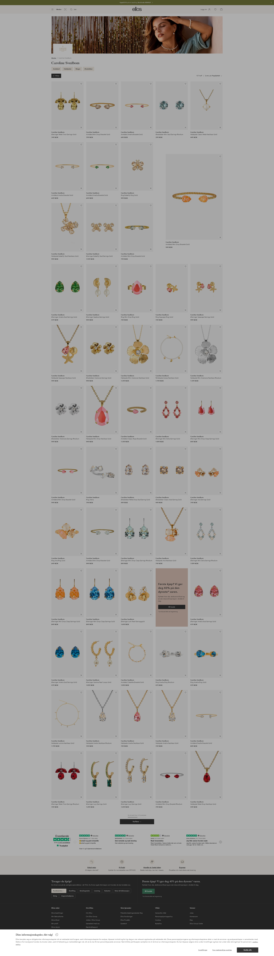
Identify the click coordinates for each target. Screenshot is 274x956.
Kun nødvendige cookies (222, 950)
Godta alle (247, 950)
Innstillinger (202, 950)
